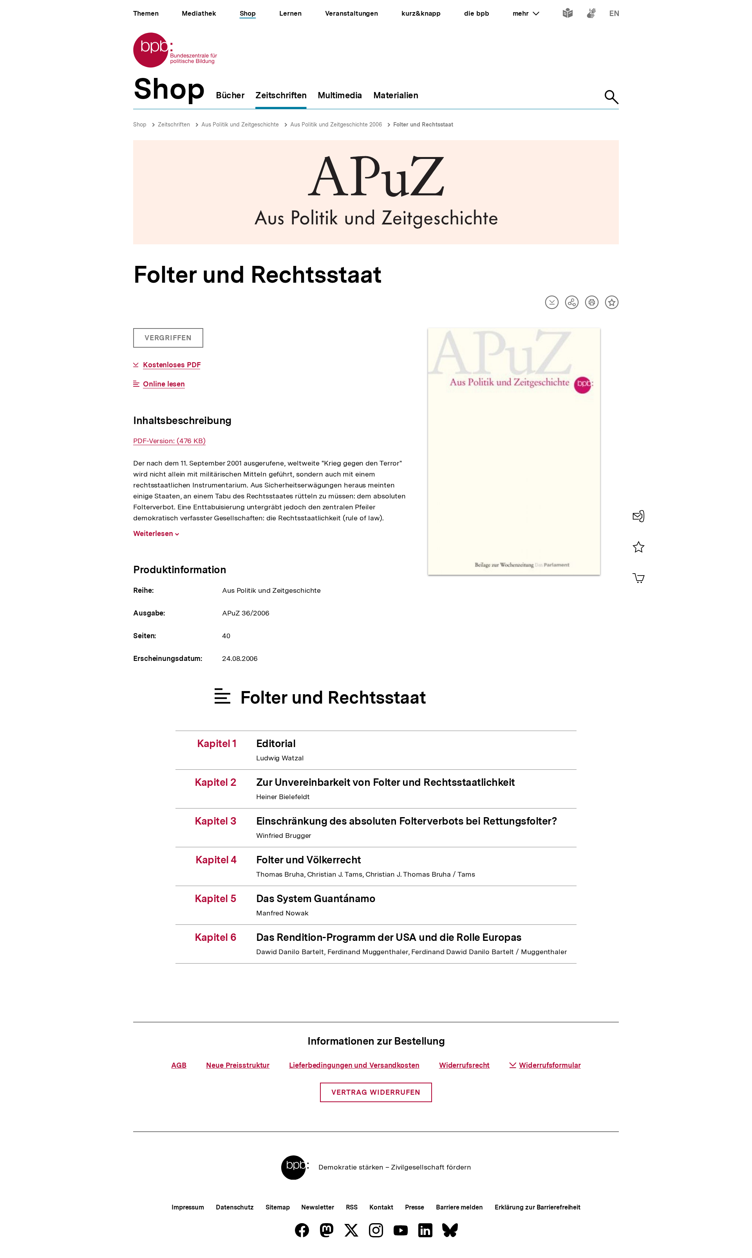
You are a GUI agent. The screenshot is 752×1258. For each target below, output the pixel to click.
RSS (352, 1207)
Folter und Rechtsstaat (423, 124)
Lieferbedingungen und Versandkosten (354, 1065)
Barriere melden (459, 1207)
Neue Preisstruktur (237, 1065)
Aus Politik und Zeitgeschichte (240, 124)
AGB (178, 1065)
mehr (526, 13)
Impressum (188, 1207)
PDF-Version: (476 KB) (169, 441)
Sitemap (277, 1207)
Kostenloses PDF (171, 365)
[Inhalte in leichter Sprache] (568, 15)
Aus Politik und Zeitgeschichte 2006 (336, 124)
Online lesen (164, 384)
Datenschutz (235, 1207)
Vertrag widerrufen (376, 1092)
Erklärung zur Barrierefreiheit (537, 1207)
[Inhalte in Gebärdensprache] (591, 15)
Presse (414, 1207)
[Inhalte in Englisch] (614, 15)
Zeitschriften (174, 124)
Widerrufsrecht (464, 1065)
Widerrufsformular (549, 1065)
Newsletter (317, 1207)
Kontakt (381, 1207)
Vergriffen (169, 341)
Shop (139, 124)
